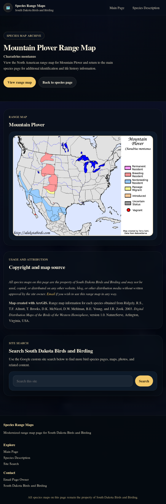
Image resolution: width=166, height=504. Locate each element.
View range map (20, 82)
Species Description (146, 7)
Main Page (117, 7)
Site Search (11, 463)
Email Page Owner (16, 479)
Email (51, 293)
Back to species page (57, 82)
